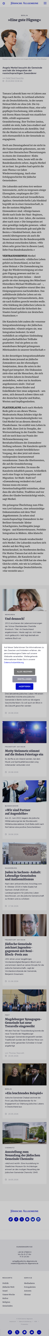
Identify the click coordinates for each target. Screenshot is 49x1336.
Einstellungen (25, 679)
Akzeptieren (24, 686)
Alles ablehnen (24, 672)
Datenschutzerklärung (14, 662)
